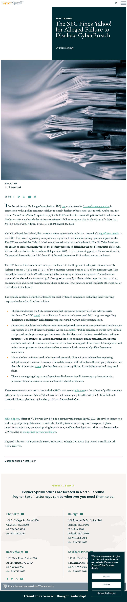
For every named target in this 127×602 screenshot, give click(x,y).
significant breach (109, 233)
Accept (106, 576)
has (63, 206)
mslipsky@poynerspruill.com (39, 432)
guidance (79, 390)
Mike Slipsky (66, 48)
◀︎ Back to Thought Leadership (20, 461)
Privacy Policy (98, 565)
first (85, 206)
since (38, 366)
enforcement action (98, 206)
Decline (106, 585)
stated (37, 315)
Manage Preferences (106, 593)
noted (72, 330)
